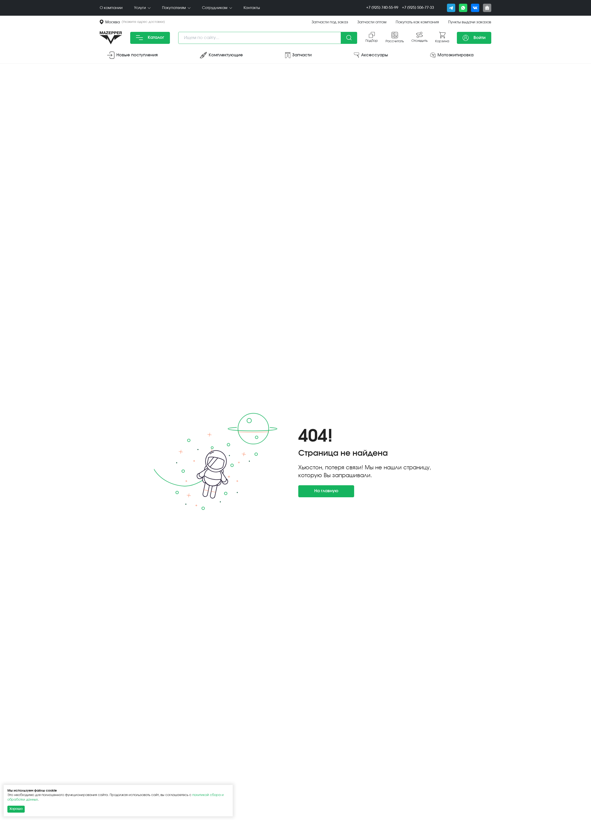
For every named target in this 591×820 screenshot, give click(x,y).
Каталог (155, 38)
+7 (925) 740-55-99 (382, 7)
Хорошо (16, 809)
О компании (111, 8)
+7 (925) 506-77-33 (418, 7)
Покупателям (174, 8)
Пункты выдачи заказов (469, 22)
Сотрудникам (215, 8)
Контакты (252, 8)
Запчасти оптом (371, 22)
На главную (326, 491)
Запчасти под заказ (330, 22)
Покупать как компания (417, 22)
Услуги (140, 8)
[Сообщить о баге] (487, 8)
